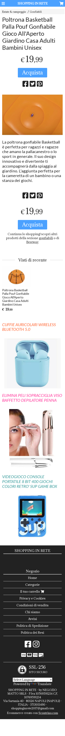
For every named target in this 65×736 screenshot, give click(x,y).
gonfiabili (46, 238)
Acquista (32, 72)
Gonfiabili (36, 11)
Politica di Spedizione (32, 626)
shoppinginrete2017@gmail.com (32, 708)
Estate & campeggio (14, 11)
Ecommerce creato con (32, 713)
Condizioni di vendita (32, 605)
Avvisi (32, 619)
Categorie (32, 585)
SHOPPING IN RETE (33, 3)
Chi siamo (32, 612)
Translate (44, 684)
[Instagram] (36, 646)
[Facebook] (28, 646)
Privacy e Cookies (33, 598)
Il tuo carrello (30, 591)
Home (32, 578)
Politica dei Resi (32, 633)
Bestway (32, 242)
